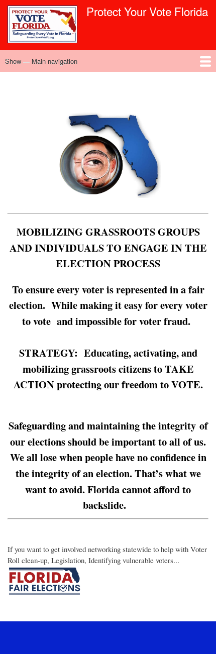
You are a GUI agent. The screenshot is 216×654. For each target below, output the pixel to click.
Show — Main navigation (41, 61)
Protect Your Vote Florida (147, 11)
